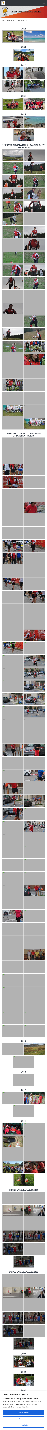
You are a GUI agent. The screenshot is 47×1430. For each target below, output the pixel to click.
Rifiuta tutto (24, 1425)
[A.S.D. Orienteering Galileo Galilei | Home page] (4, 3)
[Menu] (44, 3)
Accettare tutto (23, 1413)
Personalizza (23, 1419)
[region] (23, 1410)
